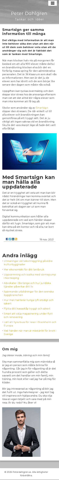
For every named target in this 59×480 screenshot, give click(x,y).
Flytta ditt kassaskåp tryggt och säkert (27, 308)
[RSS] (16, 239)
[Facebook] (7, 239)
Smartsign (42, 107)
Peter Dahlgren (29, 13)
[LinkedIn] (13, 239)
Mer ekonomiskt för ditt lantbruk (24, 269)
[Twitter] (10, 239)
